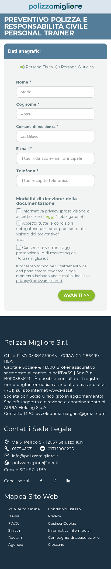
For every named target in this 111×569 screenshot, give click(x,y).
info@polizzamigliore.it (35, 455)
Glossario (56, 544)
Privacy (54, 516)
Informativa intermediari (70, 530)
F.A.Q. (13, 523)
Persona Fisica (39, 67)
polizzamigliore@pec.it (35, 462)
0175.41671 (22, 448)
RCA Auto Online (24, 509)
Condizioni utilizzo (64, 509)
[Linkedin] (68, 481)
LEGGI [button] (20, 239)
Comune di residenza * (38, 126)
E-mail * (24, 148)
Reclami (15, 537)
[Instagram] (54, 481)
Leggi (48, 216)
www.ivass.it (60, 390)
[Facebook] (41, 481)
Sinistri (14, 530)
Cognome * (28, 104)
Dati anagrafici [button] (24, 51)
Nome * (24, 82)
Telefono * (28, 170)
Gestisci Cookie (62, 523)
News (13, 516)
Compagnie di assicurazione (74, 537)
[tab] (55, 51)
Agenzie (15, 544)
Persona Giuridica (77, 67)
